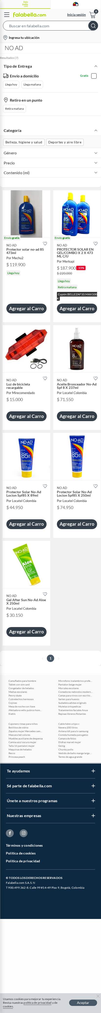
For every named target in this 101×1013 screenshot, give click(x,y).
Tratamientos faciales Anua (73, 710)
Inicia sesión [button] (76, 14)
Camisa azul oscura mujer (22, 742)
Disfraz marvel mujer (69, 742)
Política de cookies (21, 853)
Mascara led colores (19, 734)
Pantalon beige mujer (70, 684)
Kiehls (12, 713)
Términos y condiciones (24, 845)
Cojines (13, 702)
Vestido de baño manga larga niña (75, 753)
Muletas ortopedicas (69, 706)
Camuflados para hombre (22, 680)
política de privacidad (37, 1002)
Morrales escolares (68, 688)
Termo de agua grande (70, 756)
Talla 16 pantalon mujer (22, 745)
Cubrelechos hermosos (21, 699)
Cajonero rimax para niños (23, 723)
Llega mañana (32, 84)
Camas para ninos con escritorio (75, 695)
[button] (50, 26)
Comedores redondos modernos (75, 691)
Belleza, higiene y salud (23, 142)
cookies (8, 1006)
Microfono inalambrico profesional (75, 680)
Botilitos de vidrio (18, 727)
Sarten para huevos (68, 699)
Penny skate (15, 695)
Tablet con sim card (19, 684)
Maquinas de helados (20, 749)
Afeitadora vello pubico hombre (26, 710)
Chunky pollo (65, 749)
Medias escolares (18, 691)
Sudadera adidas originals (72, 702)
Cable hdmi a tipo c (68, 723)
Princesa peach (17, 756)
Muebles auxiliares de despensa (26, 738)
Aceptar (83, 1003)
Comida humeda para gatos (73, 734)
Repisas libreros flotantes (72, 713)
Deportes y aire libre (64, 142)
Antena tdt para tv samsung (73, 731)
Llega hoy (11, 84)
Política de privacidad (23, 861)
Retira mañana (14, 108)
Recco (12, 753)
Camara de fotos (67, 738)
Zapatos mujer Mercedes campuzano (26, 731)
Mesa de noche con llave (22, 706)
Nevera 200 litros (67, 727)
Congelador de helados (21, 688)
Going (61, 745)
